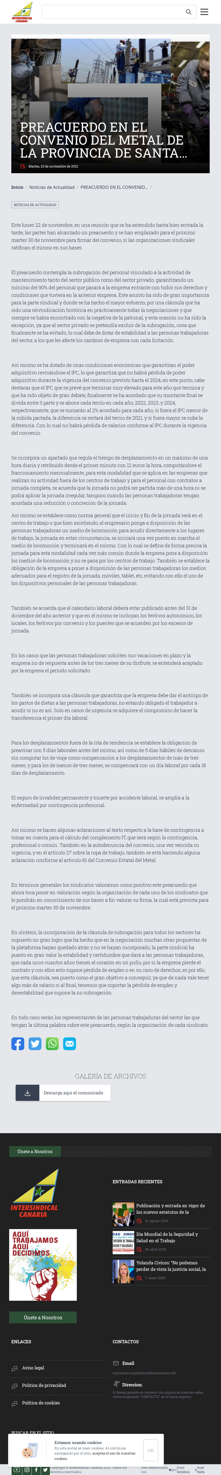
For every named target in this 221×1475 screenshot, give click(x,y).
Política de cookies (41, 1403)
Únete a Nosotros (43, 1317)
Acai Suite (201, 1469)
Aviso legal (33, 1367)
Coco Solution (183, 1469)
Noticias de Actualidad (35, 205)
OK (151, 1450)
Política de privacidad (44, 1385)
